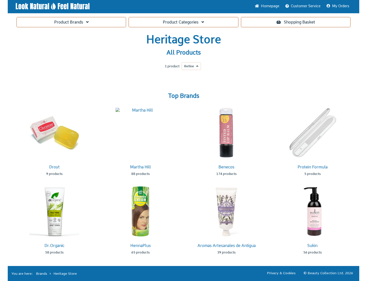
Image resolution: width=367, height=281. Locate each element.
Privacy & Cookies (281, 273)
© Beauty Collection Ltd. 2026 (328, 273)
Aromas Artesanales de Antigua (226, 245)
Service (306, 6)
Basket (299, 22)
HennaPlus (140, 245)
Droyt (54, 167)
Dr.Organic (54, 245)
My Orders (339, 6)
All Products (184, 52)
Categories (182, 22)
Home (269, 6)
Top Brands (183, 96)
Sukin (312, 245)
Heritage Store (183, 40)
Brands (70, 22)
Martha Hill (140, 167)
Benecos (226, 167)
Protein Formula (313, 167)
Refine (190, 66)
